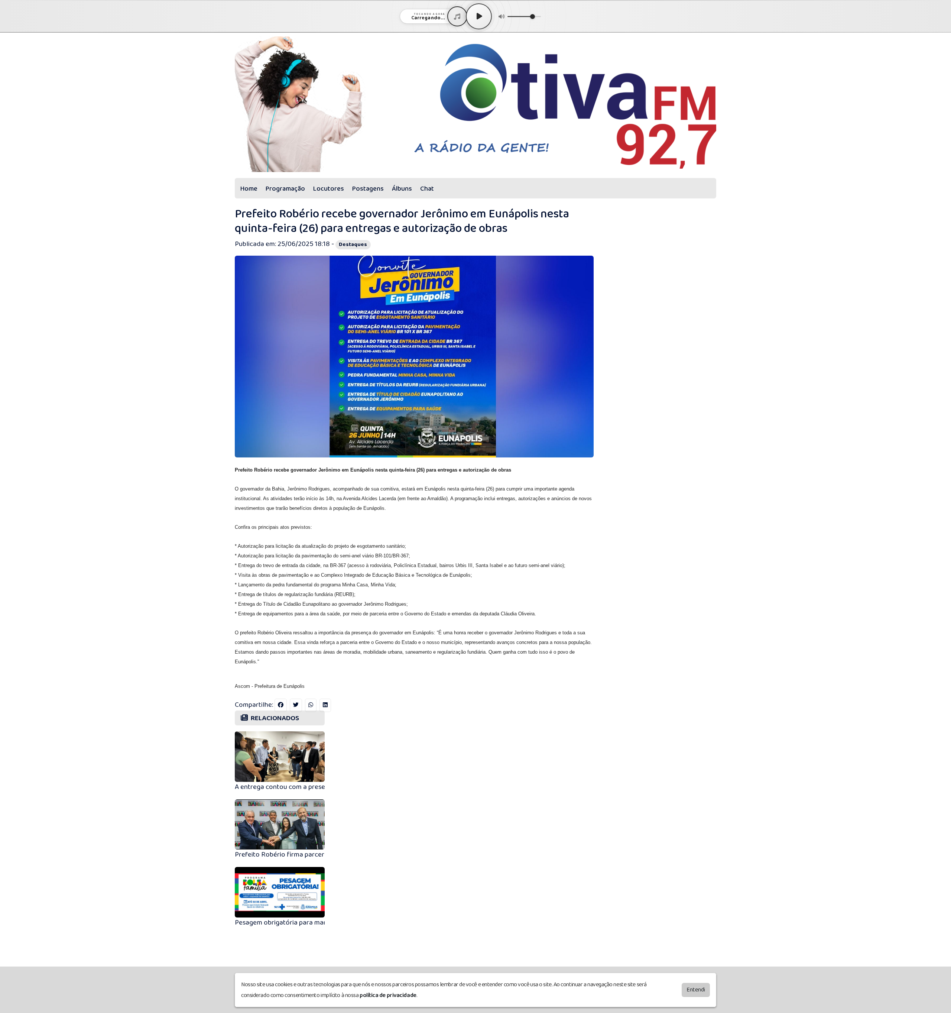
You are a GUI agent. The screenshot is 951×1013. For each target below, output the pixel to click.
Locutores (328, 189)
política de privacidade (388, 995)
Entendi (696, 989)
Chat (427, 189)
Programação (285, 189)
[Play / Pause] (479, 16)
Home (248, 189)
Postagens (368, 189)
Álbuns (402, 189)
